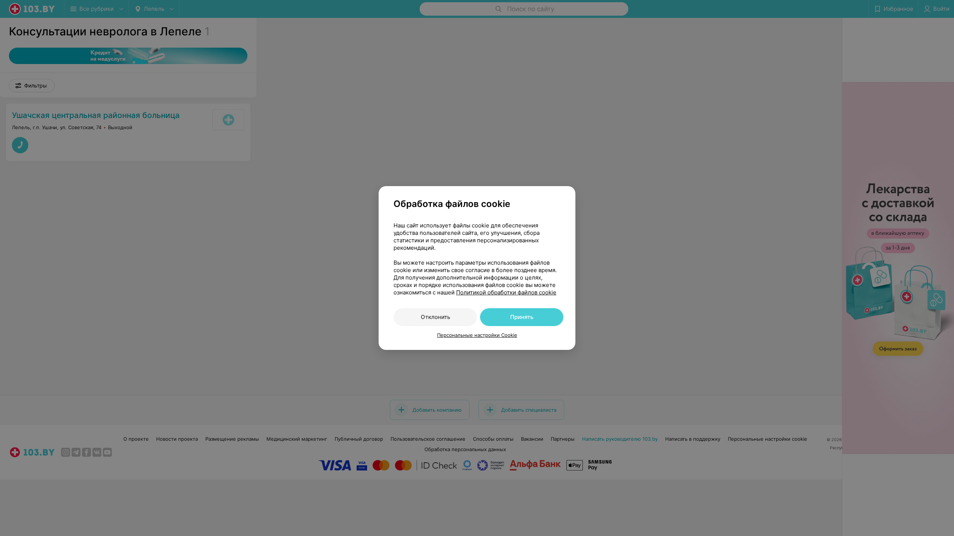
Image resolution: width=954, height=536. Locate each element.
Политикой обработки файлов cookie (506, 292)
